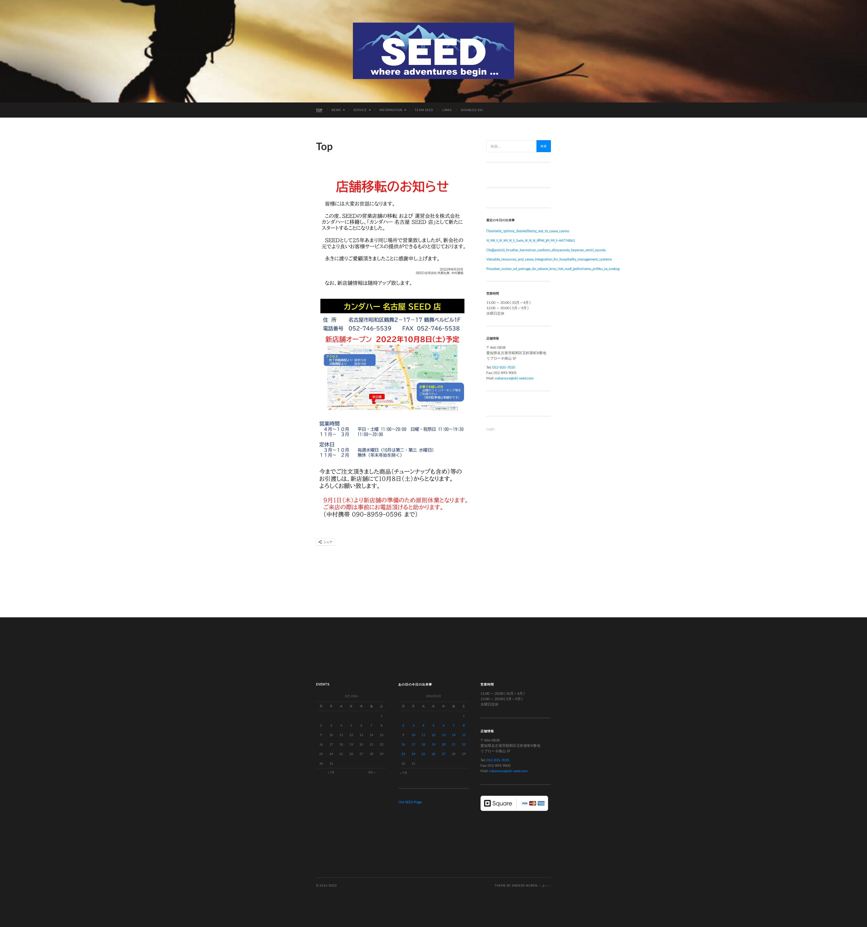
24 (413, 754)
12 (433, 735)
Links (447, 110)
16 (403, 744)
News (336, 110)
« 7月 (331, 772)
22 (464, 744)
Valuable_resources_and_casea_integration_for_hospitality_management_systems (518, 259)
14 (453, 735)
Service (360, 110)
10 (413, 735)
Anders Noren (524, 885)
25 (423, 754)
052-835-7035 (503, 367)
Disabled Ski (472, 110)
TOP (319, 110)
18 (423, 744)
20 (443, 744)
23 (403, 754)
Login (490, 429)
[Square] (514, 809)
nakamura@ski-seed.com (514, 378)
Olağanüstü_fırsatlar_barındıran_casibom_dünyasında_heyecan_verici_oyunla (518, 250)
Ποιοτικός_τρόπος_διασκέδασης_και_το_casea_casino (518, 231)
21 (453, 744)
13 (443, 735)
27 (443, 754)
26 (433, 754)
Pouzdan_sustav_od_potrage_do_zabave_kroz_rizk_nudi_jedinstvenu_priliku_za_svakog (518, 268)
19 (433, 744)
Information (390, 110)
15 (464, 735)
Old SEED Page (410, 802)
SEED (333, 885)
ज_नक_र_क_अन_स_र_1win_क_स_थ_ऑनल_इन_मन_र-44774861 (518, 240)
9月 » (371, 772)
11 (423, 735)
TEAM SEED (424, 110)
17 (413, 744)
